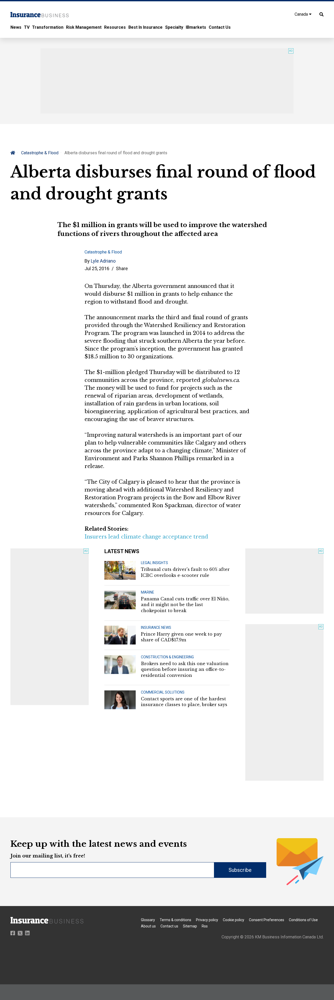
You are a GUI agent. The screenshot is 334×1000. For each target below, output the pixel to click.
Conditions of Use (303, 920)
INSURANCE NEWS (156, 627)
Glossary (148, 920)
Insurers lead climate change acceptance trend (146, 537)
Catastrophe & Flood (39, 152)
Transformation (47, 27)
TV (26, 27)
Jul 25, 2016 (97, 268)
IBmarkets (196, 27)
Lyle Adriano (103, 261)
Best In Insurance (145, 27)
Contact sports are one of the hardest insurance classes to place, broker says (184, 701)
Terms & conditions (175, 920)
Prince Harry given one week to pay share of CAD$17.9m (181, 636)
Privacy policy (207, 920)
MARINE (147, 592)
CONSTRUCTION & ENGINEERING (167, 657)
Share (122, 268)
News (15, 27)
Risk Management (84, 27)
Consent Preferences (266, 920)
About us (148, 926)
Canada (302, 14)
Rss (205, 926)
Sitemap (190, 926)
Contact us (169, 926)
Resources (115, 27)
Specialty (174, 27)
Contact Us (220, 27)
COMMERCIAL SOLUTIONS (162, 692)
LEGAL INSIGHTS (154, 563)
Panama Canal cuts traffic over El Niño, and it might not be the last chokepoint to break (185, 604)
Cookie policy (233, 920)
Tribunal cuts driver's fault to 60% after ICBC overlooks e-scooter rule (185, 572)
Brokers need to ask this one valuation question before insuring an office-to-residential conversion (185, 669)
